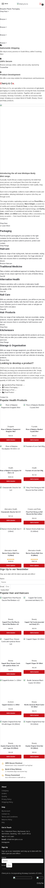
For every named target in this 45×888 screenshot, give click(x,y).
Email (2, 586)
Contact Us (6, 814)
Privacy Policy (6, 799)
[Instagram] (38, 883)
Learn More (6, 226)
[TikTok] (41, 883)
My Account (6, 811)
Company (5, 791)
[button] (40, 4)
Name (2, 579)
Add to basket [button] (10, 440)
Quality (4, 796)
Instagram (6, 842)
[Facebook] (39, 883)
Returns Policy (7, 819)
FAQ (3, 822)
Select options (10, 565)
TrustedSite (4, 67)
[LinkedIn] (42, 883)
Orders (4, 793)
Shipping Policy (7, 802)
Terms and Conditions (10, 817)
